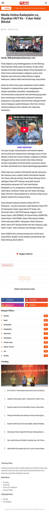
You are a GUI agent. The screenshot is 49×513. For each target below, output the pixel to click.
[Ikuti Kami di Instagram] (12, 305)
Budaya (6, 316)
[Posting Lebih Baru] (21, 278)
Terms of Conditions (10, 487)
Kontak (5, 499)
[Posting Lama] (27, 278)
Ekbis (6, 320)
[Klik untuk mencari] (46, 3)
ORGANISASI (8, 329)
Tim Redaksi (7, 502)
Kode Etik (6, 485)
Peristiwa (7, 333)
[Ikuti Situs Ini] (36, 305)
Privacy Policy (8, 490)
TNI (5, 351)
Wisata (6, 356)
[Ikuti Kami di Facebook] (12, 300)
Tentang (6, 482)
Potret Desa (8, 342)
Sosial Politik (9, 347)
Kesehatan (7, 325)
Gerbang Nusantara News (24, 509)
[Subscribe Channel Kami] (36, 300)
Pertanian (7, 338)
